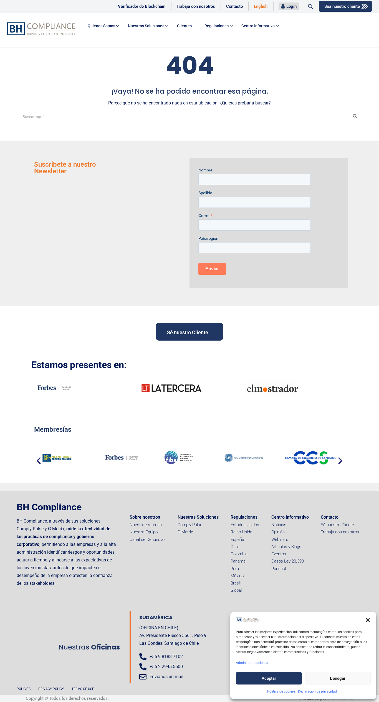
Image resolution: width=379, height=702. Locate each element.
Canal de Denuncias (148, 539)
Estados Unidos (245, 524)
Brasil (236, 583)
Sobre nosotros (145, 517)
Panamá (238, 561)
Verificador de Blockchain (141, 6)
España (237, 539)
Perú (235, 568)
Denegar (337, 678)
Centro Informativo (258, 26)
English (260, 6)
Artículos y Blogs (286, 546)
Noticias (278, 524)
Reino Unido (241, 531)
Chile (235, 546)
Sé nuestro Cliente (337, 524)
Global (236, 590)
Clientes (184, 26)
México (237, 575)
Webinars (279, 539)
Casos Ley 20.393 (287, 561)
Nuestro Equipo (144, 531)
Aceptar (269, 678)
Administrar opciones (252, 663)
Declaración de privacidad (317, 691)
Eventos (278, 553)
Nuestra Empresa (146, 524)
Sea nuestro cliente (342, 6)
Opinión (278, 531)
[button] (368, 620)
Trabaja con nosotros (195, 6)
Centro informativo (290, 517)
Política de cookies (281, 691)
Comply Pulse (190, 524)
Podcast (278, 568)
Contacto (234, 6)
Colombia (239, 553)
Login (291, 6)
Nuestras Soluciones (198, 517)
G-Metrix (185, 531)
